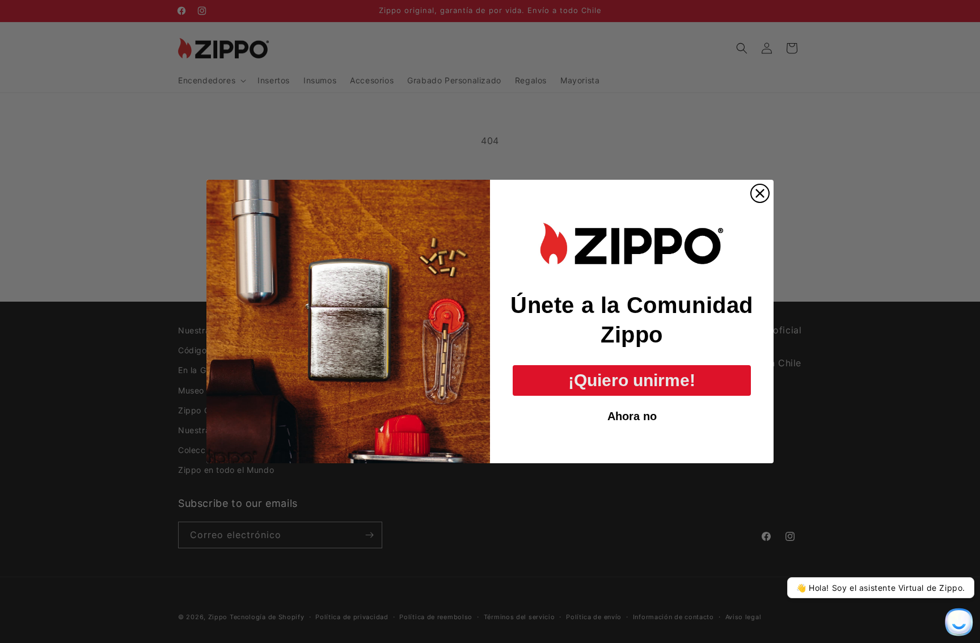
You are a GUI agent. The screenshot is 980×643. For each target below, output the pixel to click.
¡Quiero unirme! (631, 380)
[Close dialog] (760, 193)
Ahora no (632, 416)
